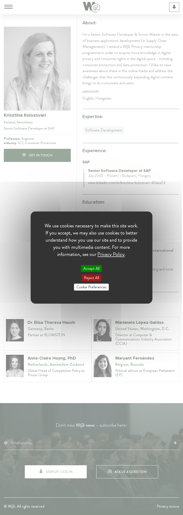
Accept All (91, 268)
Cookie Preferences (91, 287)
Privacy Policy (111, 254)
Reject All (91, 277)
